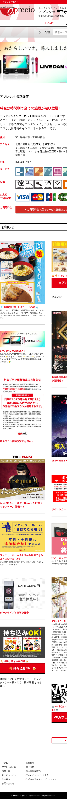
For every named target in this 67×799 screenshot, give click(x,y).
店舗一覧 (6, 771)
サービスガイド (9, 775)
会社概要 (30, 763)
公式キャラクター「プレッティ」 (41, 779)
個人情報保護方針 (34, 771)
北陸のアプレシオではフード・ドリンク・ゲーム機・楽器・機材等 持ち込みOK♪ (21, 673)
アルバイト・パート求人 (37, 775)
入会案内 (6, 779)
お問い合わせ (8, 783)
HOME (49, 23)
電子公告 (30, 767)
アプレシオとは (9, 767)
